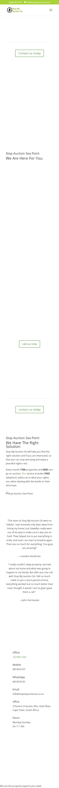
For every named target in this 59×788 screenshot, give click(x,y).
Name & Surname (15, 738)
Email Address (13, 751)
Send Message (18, 773)
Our (24, 473)
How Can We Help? (16, 757)
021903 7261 (20, 657)
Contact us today (29, 53)
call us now (22, 213)
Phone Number (14, 745)
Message (10, 767)
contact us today (30, 409)
